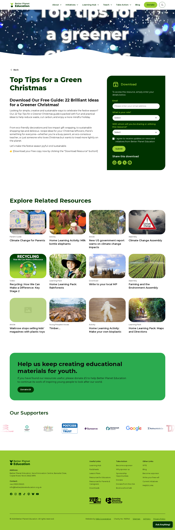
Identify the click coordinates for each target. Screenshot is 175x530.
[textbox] (136, 106)
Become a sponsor (124, 465)
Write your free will (151, 477)
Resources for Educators (99, 477)
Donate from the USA (125, 484)
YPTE (145, 465)
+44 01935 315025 (17, 484)
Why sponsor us (122, 469)
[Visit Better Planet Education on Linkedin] (19, 494)
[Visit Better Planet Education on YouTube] (37, 494)
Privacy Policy (159, 519)
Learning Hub (95, 465)
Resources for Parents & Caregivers (99, 482)
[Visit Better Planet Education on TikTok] (24, 494)
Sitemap (136, 519)
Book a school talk (124, 488)
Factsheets (94, 469)
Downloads (94, 488)
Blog (137, 5)
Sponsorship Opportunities (122, 474)
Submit (119, 149)
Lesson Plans (94, 473)
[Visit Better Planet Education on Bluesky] (33, 494)
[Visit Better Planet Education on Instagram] (15, 494)
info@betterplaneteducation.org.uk (25, 487)
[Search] (162, 5)
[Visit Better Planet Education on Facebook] (11, 494)
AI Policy (147, 519)
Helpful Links (148, 485)
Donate (150, 5)
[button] (57, 4)
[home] (20, 4)
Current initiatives (150, 481)
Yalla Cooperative (103, 519)
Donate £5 (25, 389)
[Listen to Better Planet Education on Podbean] (28, 494)
